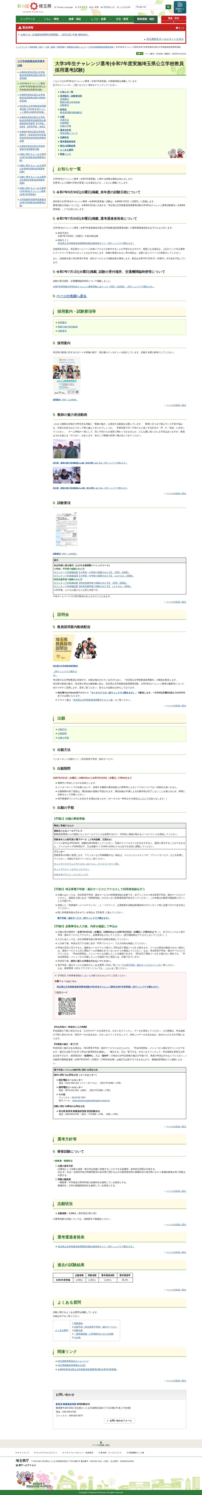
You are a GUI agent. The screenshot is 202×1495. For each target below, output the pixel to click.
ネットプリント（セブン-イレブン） (72, 869)
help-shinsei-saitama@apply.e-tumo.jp (91, 1100)
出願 (62, 117)
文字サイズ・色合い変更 (88, 7)
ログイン (121, 1048)
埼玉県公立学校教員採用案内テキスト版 (93, 700)
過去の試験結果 (67, 146)
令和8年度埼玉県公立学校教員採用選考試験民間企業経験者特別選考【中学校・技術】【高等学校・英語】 (33, 122)
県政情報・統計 (36, 47)
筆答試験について (69, 133)
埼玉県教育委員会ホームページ (73, 1361)
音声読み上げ (109, 7)
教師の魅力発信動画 (70, 102)
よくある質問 (66, 150)
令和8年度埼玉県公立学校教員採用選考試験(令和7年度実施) (33, 75)
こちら (143, 798)
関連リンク (65, 154)
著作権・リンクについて (111, 1453)
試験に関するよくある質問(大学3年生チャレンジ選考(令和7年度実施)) (33, 191)
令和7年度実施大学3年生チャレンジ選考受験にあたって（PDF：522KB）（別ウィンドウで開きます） (104, 286)
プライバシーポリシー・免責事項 (78, 1453)
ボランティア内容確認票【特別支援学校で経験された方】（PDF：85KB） (91, 583)
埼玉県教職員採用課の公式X (72, 1365)
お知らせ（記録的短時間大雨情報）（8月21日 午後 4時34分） (54, 34)
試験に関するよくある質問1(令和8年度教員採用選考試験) (33, 168)
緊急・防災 (173, 18)
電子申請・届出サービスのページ (142, 965)
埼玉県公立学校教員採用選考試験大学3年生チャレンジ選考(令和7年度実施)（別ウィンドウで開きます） (108, 987)
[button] (173, 22)
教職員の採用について (76, 47)
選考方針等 (65, 130)
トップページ (21, 47)
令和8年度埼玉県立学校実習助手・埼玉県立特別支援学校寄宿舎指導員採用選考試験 (33, 136)
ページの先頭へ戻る (71, 296)
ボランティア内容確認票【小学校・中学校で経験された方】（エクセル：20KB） (94, 576)
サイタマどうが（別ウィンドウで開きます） (113, 692)
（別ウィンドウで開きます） (115, 463)
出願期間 (64, 123)
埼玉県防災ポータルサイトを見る (165, 39)
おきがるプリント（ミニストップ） (71, 874)
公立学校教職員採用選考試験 (100, 47)
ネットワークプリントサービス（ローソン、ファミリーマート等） (87, 864)
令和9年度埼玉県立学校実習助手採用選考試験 (32, 147)
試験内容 (78, 1330)
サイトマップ (23, 1453)
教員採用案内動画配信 (71, 112)
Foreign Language (65, 7)
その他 (77, 1337)
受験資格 (78, 1323)
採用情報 (61, 47)
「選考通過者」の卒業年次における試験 (94, 1334)
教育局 (59, 1404)
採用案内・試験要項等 (71, 96)
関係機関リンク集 (136, 1453)
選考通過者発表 (67, 141)
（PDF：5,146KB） (69, 400)
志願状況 (64, 137)
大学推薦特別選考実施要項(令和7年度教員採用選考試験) (33, 202)
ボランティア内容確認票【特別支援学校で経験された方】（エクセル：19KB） (93, 586)
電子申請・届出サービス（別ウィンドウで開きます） (83, 918)
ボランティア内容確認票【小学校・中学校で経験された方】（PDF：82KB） (92, 572)
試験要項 (64, 105)
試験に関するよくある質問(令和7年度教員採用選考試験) (33, 157)
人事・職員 (50, 47)
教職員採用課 (69, 1404)
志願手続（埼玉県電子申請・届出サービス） (96, 1327)
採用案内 (64, 99)
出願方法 (64, 120)
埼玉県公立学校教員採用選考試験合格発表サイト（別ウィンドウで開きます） (96, 243)
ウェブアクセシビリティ (46, 1453)
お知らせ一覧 (66, 92)
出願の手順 (65, 126)
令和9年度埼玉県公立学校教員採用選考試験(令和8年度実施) (33, 98)
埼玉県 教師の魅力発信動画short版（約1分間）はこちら (78, 488)
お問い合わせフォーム (121, 1420)
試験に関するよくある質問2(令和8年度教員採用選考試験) (33, 180)
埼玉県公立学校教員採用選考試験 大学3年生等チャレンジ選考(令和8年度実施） (33, 109)
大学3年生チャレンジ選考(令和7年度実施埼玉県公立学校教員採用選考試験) (33, 86)
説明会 (63, 109)
